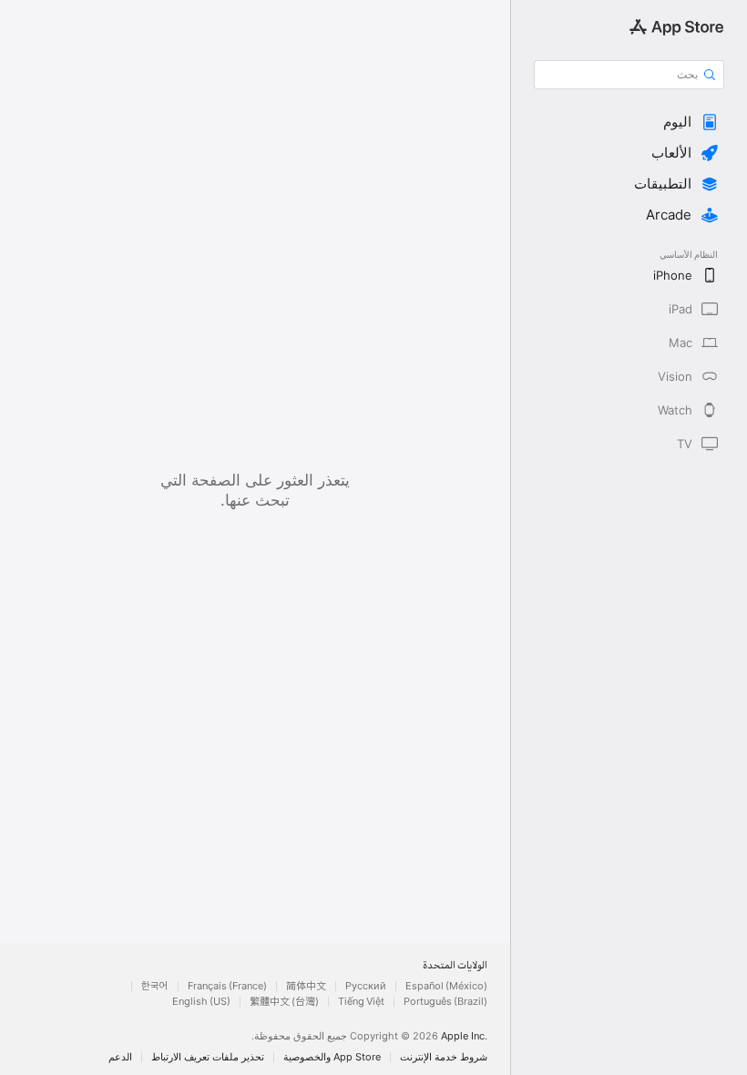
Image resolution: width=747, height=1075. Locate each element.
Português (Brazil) (445, 1002)
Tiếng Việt (361, 1002)
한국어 (155, 986)
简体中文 (306, 986)
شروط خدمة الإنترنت (443, 1057)
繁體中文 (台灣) (284, 1002)
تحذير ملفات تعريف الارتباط (207, 1057)
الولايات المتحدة (455, 966)
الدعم (120, 1057)
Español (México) (446, 986)
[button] (629, 122)
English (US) (201, 1002)
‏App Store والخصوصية (332, 1057)
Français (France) (227, 986)
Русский (365, 986)
